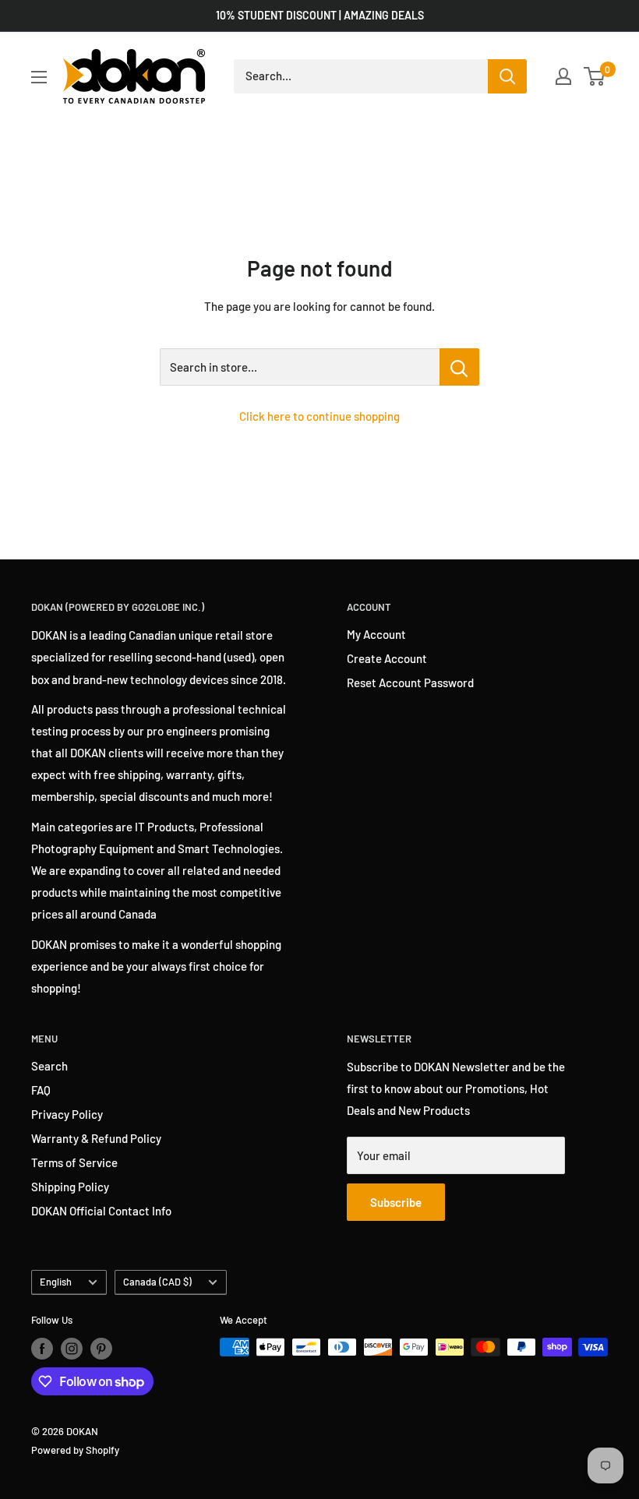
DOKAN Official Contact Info (101, 1211)
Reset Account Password (410, 682)
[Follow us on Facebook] (42, 1349)
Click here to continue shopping (319, 416)
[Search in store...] (459, 367)
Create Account (387, 658)
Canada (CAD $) (157, 1281)
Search (49, 1066)
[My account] (563, 76)
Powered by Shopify (75, 1450)
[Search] (507, 76)
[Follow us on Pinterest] (101, 1349)
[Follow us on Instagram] (72, 1349)
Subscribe (396, 1202)
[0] (595, 76)
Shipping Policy (70, 1187)
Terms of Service (74, 1162)
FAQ (41, 1090)
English (56, 1281)
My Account (376, 634)
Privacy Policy (67, 1114)
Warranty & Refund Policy (96, 1138)
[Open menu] (39, 77)
